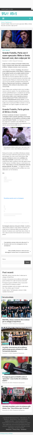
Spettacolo (6, 50)
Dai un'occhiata (7, 297)
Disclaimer (23, 429)
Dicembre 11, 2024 (7, 353)
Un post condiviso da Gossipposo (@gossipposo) (16, 222)
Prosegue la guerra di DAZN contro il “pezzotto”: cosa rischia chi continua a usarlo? (15, 378)
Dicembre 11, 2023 (7, 61)
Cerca (4, 259)
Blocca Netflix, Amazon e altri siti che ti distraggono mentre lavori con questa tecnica (17, 251)
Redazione (9, 429)
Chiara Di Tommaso (18, 61)
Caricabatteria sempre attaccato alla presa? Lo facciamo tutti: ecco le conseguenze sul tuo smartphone (16, 244)
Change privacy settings (6, 433)
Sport (4, 316)
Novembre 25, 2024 (7, 410)
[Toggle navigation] (3, 18)
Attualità (5, 343)
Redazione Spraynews (18, 323)
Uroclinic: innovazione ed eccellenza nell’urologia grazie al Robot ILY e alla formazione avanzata (14, 349)
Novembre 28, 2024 (7, 382)
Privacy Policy (16, 429)
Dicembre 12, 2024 (7, 323)
